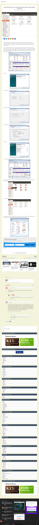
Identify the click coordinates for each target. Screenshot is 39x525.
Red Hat (4, 465)
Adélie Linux (4, 357)
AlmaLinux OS (4, 462)
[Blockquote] (15, 282)
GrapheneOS (4, 440)
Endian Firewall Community (6, 473)
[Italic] (10, 282)
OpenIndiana (4, 452)
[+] (19, 282)
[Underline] (11, 282)
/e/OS (3, 439)
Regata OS (4, 433)
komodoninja (15, 315)
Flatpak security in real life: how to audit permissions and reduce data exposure (8, 508)
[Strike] (12, 282)
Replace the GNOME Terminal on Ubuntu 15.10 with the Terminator (32, 269)
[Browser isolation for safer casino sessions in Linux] (3, 515)
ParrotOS (4, 420)
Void (3, 364)
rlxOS (3, 362)
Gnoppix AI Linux (5, 417)
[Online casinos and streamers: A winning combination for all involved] (3, 518)
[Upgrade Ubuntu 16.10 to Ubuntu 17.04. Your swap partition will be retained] (15, 264)
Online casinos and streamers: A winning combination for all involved (8, 519)
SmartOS (4, 467)
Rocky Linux (4, 466)
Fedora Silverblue (5, 406)
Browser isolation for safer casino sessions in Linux (8, 515)
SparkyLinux (4, 384)
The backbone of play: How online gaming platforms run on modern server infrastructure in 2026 (8, 503)
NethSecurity (4, 475)
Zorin (3, 376)
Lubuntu (4, 370)
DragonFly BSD (5, 448)
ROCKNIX (4, 434)
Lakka (3, 430)
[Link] (17, 282)
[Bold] (9, 282)
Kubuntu (4, 368)
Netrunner (4, 382)
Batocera (4, 426)
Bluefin (4, 396)
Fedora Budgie (5, 404)
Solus (3, 363)
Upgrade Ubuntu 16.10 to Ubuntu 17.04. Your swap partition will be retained (14, 268)
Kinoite (4, 397)
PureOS (4, 383)
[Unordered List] (14, 282)
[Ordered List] (13, 282)
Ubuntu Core (4, 458)
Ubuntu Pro (4, 468)
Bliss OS (4, 438)
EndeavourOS (4, 389)
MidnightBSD (4, 451)
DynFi (3, 472)
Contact (4, 330)
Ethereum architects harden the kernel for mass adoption (8, 511)
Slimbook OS (4, 372)
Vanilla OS (4, 385)
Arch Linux (4, 358)
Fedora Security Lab (5, 416)
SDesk (3, 392)
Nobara (4, 431)
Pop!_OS (4, 371)
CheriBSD (4, 447)
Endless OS (4, 403)
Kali (3, 418)
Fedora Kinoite (5, 405)
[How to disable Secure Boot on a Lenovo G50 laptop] (7, 263)
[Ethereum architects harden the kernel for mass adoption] (3, 512)
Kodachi (4, 419)
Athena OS (4, 413)
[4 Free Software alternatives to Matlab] (24, 264)
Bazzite (4, 427)
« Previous (7, 321)
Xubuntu (4, 375)
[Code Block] (16, 282)
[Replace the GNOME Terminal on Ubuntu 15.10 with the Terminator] (32, 264)
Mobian (4, 441)
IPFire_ (3, 474)
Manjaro (4, 391)
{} (18, 282)
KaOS (3, 361)
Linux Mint (4, 369)
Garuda (4, 390)
